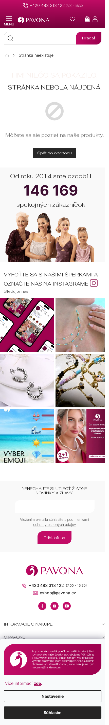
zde (37, 683)
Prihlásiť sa (54, 537)
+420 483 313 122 (47, 5)
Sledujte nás (16, 291)
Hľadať (88, 38)
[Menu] (9, 21)
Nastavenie (53, 696)
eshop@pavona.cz (58, 592)
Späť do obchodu (54, 153)
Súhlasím (53, 712)
